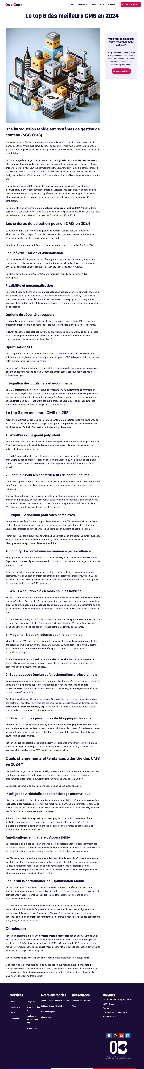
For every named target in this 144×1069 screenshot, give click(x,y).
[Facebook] (109, 1035)
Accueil (71, 4)
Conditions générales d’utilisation (55, 1001)
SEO (45, 732)
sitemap (42, 361)
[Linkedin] (127, 1035)
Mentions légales (48, 1012)
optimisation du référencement (58, 353)
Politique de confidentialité (52, 1006)
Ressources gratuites (81, 1001)
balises (95, 357)
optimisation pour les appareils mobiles (45, 887)
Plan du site (46, 1017)
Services (81, 4)
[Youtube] (121, 1035)
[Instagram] (115, 1035)
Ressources (97, 4)
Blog (74, 1006)
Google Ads (31, 1002)
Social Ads (15, 1007)
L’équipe (111, 4)
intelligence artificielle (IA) (20, 800)
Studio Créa (32, 1029)
